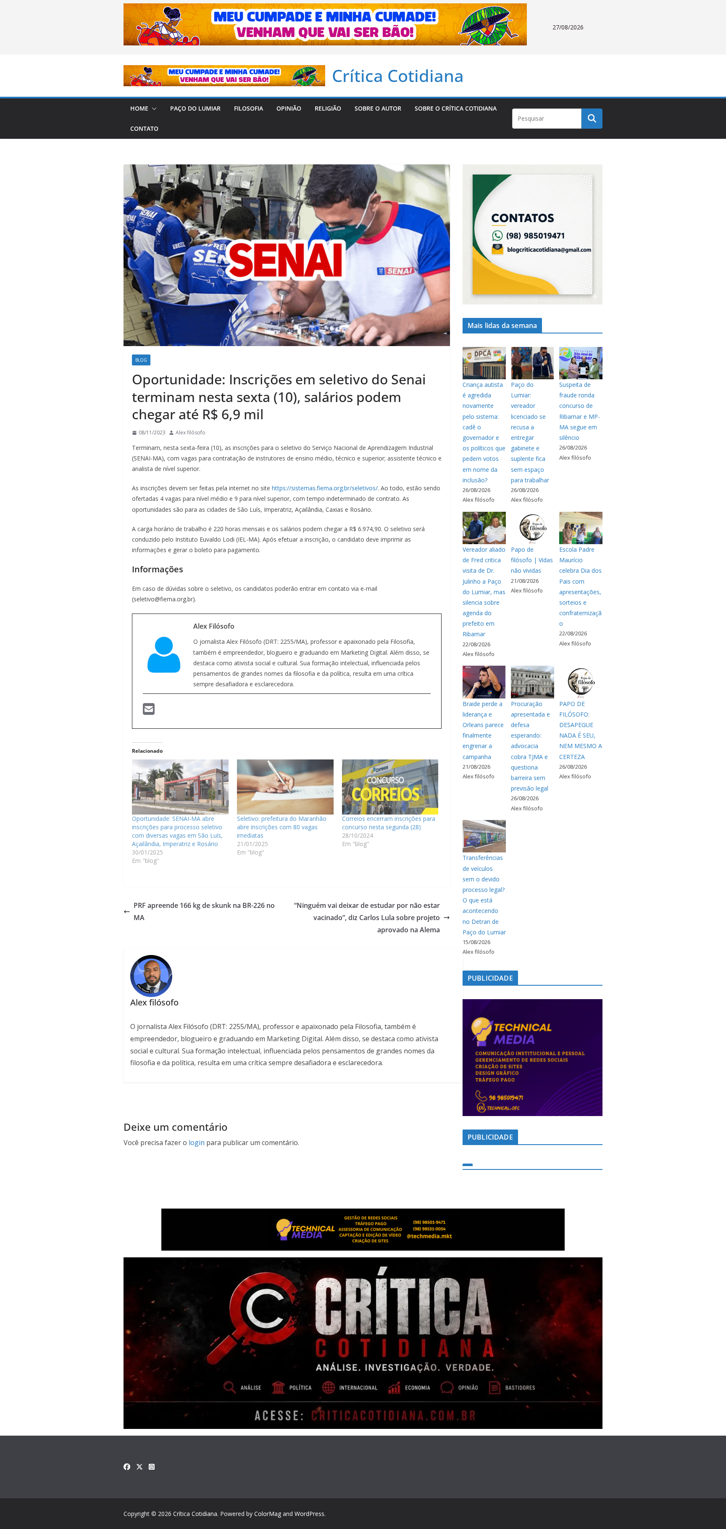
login (197, 1142)
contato (144, 128)
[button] (152, 108)
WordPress (309, 1514)
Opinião (288, 108)
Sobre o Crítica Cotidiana (456, 108)
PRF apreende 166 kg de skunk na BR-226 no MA (204, 911)
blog (141, 360)
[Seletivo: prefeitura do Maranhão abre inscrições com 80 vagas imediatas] (285, 787)
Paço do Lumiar (195, 108)
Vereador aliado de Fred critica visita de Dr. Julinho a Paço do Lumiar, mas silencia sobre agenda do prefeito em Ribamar (484, 591)
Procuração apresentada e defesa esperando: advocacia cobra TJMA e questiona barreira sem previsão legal (530, 746)
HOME (139, 108)
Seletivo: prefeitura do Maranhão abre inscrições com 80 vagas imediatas (281, 827)
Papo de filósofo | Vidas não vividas (532, 559)
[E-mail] (149, 711)
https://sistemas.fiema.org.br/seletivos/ (325, 488)
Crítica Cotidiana (398, 75)
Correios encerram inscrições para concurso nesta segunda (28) (388, 823)
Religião (328, 108)
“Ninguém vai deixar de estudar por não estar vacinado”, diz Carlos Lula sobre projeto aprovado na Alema (367, 917)
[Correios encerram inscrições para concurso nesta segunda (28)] (390, 787)
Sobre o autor (378, 108)
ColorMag (267, 1514)
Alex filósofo (190, 432)
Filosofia (248, 108)
